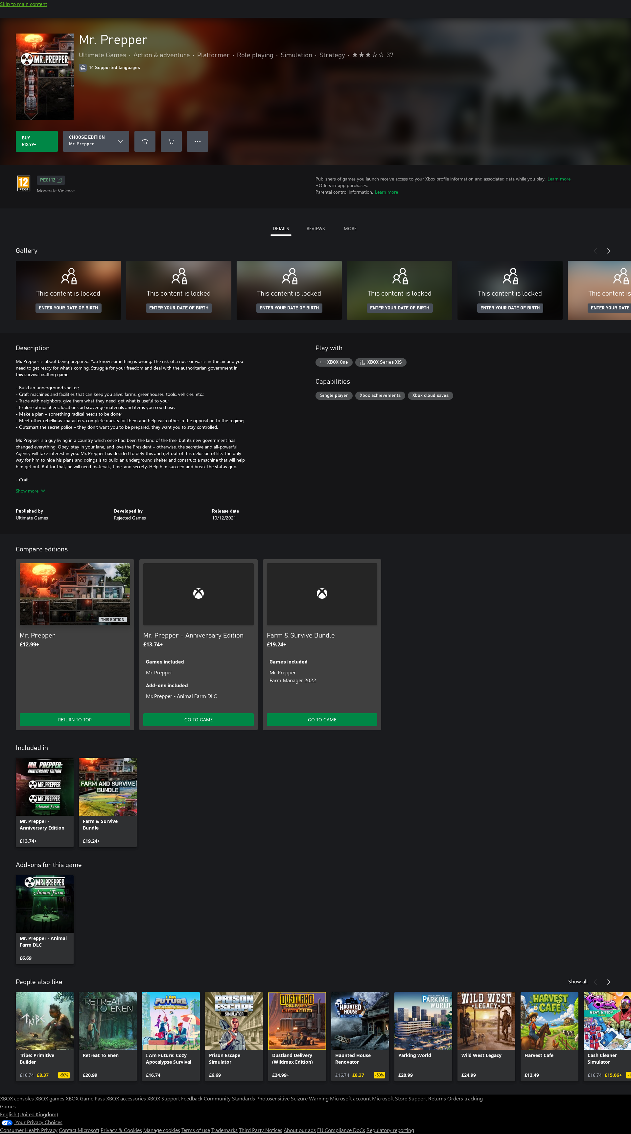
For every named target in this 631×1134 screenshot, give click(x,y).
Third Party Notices (260, 1129)
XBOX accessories (126, 1098)
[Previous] (595, 250)
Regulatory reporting (390, 1129)
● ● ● (198, 141)
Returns (437, 1098)
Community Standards (229, 1098)
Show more (27, 491)
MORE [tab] (350, 228)
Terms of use (195, 1129)
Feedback (191, 1098)
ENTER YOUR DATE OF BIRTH (68, 308)
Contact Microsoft (79, 1129)
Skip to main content (23, 3)
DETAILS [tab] (281, 228)
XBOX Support (163, 1098)
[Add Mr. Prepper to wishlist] (144, 141)
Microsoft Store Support (399, 1098)
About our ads (300, 1129)
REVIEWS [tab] (316, 228)
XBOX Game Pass (85, 1098)
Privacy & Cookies (121, 1129)
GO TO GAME (198, 719)
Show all (578, 981)
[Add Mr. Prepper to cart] (171, 141)
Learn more (559, 179)
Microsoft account (350, 1098)
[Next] (608, 250)
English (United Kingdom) (29, 1114)
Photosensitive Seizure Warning (292, 1098)
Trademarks (224, 1129)
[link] (45, 802)
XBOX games (49, 1098)
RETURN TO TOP (75, 719)
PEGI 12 (47, 180)
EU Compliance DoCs (341, 1129)
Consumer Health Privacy (29, 1129)
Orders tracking (465, 1098)
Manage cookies (161, 1129)
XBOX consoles (17, 1098)
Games (8, 1106)
